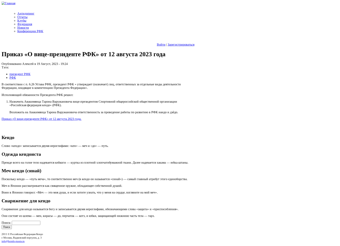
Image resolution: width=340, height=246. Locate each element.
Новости (23, 27)
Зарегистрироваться (181, 44)
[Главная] (8, 3)
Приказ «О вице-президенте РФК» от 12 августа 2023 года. (41, 119)
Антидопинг (25, 13)
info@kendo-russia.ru (13, 241)
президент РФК (19, 74)
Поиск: (7, 222)
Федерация (24, 24)
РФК (12, 77)
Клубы (21, 20)
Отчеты (22, 17)
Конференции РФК (30, 31)
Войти (161, 44)
